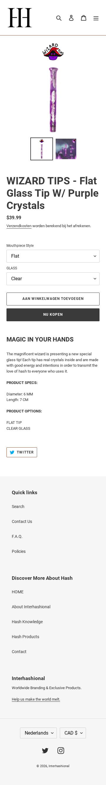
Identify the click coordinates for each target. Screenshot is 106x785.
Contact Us (22, 521)
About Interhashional (31, 606)
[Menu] (96, 17)
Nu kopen (53, 314)
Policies (19, 551)
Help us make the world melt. (36, 699)
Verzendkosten (19, 226)
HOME (18, 591)
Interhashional (59, 766)
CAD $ (70, 733)
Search (18, 506)
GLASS (11, 268)
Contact (19, 651)
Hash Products (25, 636)
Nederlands (36, 733)
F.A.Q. (17, 536)
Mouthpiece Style (20, 246)
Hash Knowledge (27, 621)
